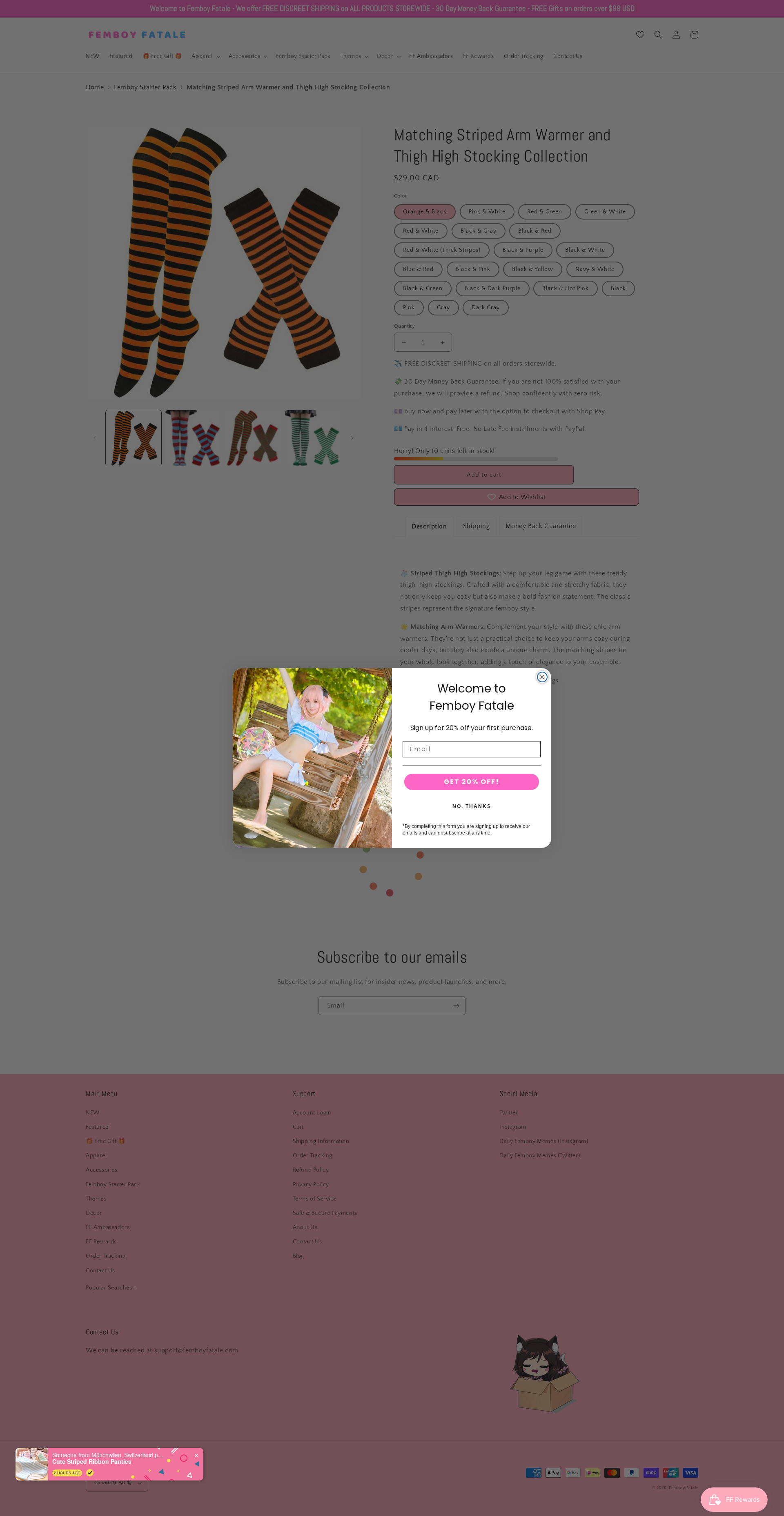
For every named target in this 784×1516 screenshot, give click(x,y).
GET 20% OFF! (471, 781)
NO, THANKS (471, 806)
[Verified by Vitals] (90, 1472)
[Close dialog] (542, 677)
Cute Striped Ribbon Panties (91, 1461)
